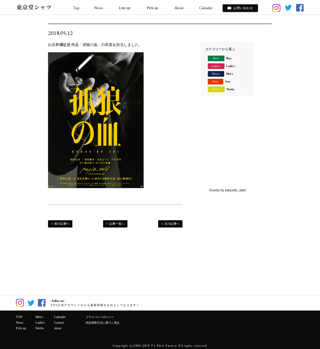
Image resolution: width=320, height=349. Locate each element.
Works (223, 89)
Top (76, 7)
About (179, 7)
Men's (222, 74)
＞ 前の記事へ (60, 223)
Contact (59, 322)
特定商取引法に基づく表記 (102, 322)
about (57, 328)
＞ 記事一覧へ (115, 223)
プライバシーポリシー (100, 317)
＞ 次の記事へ (170, 223)
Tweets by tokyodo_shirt (227, 190)
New (221, 81)
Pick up (21, 328)
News (98, 7)
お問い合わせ (242, 8)
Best (222, 58)
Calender (206, 7)
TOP (19, 317)
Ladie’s (223, 66)
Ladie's (40, 322)
